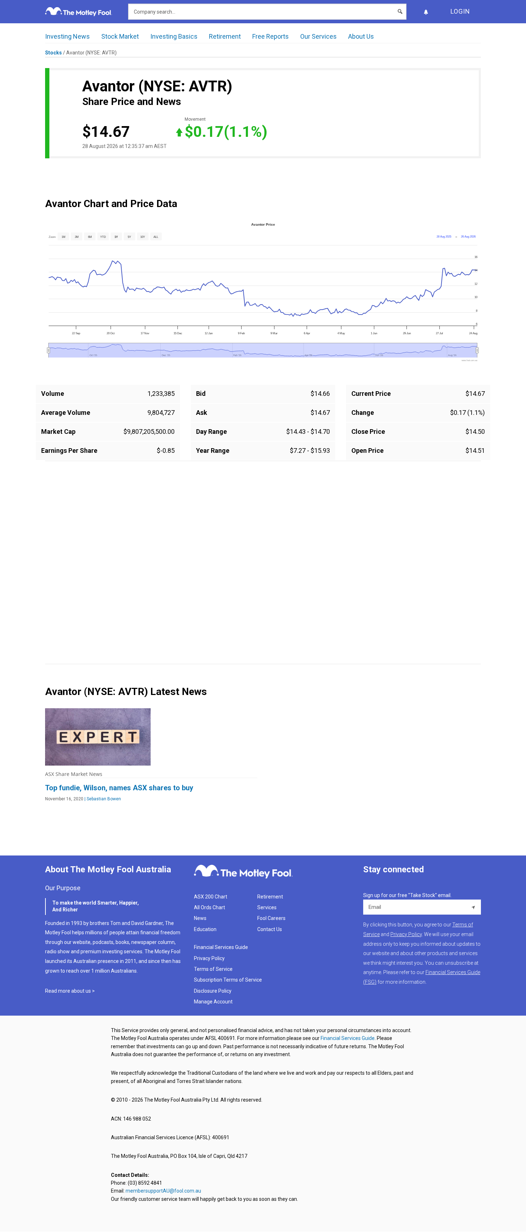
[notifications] (425, 12)
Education (205, 929)
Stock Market (120, 36)
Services (267, 907)
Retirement (225, 36)
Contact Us (269, 929)
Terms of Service (213, 969)
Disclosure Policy (213, 991)
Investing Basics (174, 36)
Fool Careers (271, 918)
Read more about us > (70, 991)
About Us (361, 36)
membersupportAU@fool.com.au (163, 1191)
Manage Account (214, 1002)
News (200, 918)
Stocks (53, 53)
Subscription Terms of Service (228, 980)
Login (460, 11)
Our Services (318, 36)
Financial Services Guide (221, 947)
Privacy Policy (209, 958)
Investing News (67, 36)
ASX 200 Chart (210, 897)
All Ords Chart (209, 907)
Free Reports (270, 36)
